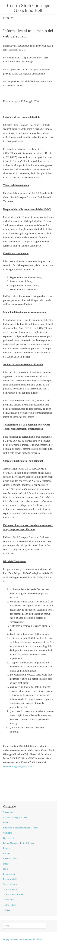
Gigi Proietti (8, 838)
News (5, 869)
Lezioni (6, 853)
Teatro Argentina (10, 889)
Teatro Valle (8, 900)
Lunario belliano (10, 858)
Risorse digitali (10, 879)
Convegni (7, 833)
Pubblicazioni (9, 874)
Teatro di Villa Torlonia (13, 894)
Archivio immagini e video (15, 817)
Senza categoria (10, 884)
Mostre (6, 864)
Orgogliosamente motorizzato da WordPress (22, 939)
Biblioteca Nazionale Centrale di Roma (20, 828)
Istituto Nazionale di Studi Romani (18, 843)
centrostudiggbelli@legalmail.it (18, 766)
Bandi (5, 822)
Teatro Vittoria (9, 905)
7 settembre (8, 812)
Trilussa (6, 910)
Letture (6, 848)
